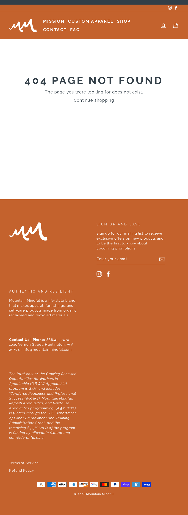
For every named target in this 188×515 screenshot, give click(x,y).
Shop (124, 21)
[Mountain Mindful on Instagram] (99, 274)
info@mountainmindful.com (47, 350)
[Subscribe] (162, 259)
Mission (54, 21)
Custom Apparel (90, 21)
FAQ (75, 29)
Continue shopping (94, 100)
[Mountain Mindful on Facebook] (108, 274)
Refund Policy (21, 470)
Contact (55, 29)
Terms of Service (24, 463)
